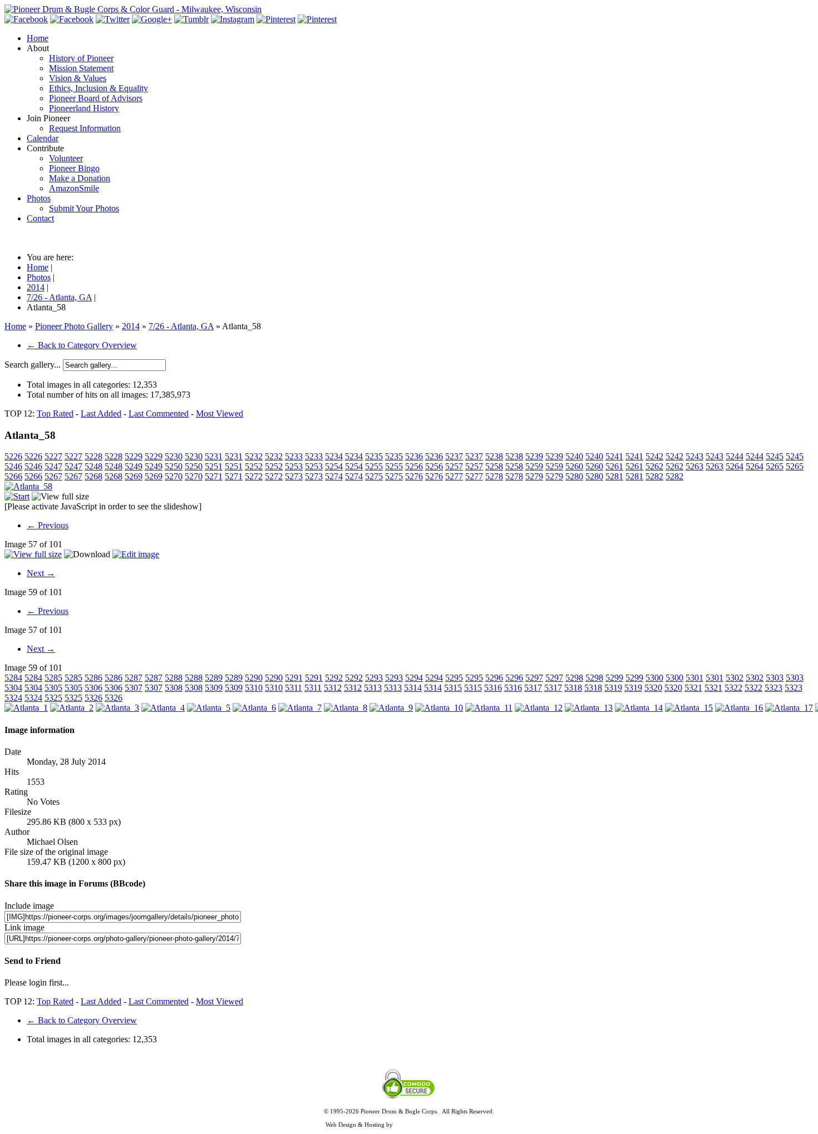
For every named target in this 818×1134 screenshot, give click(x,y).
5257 (454, 466)
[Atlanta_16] (739, 707)
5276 (414, 476)
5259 (534, 466)
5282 (654, 476)
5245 (774, 456)
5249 (133, 466)
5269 (133, 476)
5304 (13, 687)
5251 (214, 466)
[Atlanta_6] (254, 707)
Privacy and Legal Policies (409, 1118)
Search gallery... (32, 364)
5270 (174, 476)
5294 (414, 677)
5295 (454, 677)
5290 (254, 677)
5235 (374, 456)
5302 (734, 677)
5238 (494, 456)
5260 (574, 466)
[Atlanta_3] (117, 707)
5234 (334, 456)
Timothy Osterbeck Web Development (444, 1124)
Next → (41, 573)
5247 (53, 466)
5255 (374, 466)
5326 (93, 697)
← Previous (47, 525)
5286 (93, 677)
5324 (13, 697)
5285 (53, 677)
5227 (53, 456)
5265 (774, 466)
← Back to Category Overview (82, 345)
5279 (534, 476)
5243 (694, 456)
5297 (534, 677)
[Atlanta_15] (689, 707)
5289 (214, 677)
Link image (24, 927)
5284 (13, 677)
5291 (294, 677)
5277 (454, 476)
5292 (334, 677)
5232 (254, 456)
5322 (733, 687)
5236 (414, 456)
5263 (694, 466)
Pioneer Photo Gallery (74, 326)
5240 (574, 456)
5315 (453, 687)
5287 (133, 677)
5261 (614, 466)
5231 (214, 456)
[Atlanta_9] (391, 707)
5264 (734, 466)
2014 (131, 326)
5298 (574, 677)
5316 (493, 687)
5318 (573, 687)
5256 (414, 466)
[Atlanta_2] (71, 707)
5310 (254, 687)
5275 (374, 476)
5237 (454, 456)
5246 (13, 466)
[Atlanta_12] (539, 707)
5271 (214, 476)
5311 (293, 687)
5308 (174, 687)
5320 (653, 687)
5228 (93, 456)
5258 (494, 466)
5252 (254, 466)
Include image (29, 905)
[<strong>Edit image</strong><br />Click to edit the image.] (135, 554)
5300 (654, 677)
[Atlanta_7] (300, 707)
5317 (533, 687)
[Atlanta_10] (439, 707)
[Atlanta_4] (163, 707)
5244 (734, 456)
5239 (534, 456)
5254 (334, 466)
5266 (13, 476)
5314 (413, 687)
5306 (93, 687)
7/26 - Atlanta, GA (181, 326)
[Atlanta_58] (28, 486)
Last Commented (159, 413)
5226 (13, 456)
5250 (174, 466)
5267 (53, 476)
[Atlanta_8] (345, 707)
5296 (494, 677)
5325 (53, 697)
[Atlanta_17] (789, 707)
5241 (614, 456)
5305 (53, 687)
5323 (773, 687)
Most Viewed (219, 413)
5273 (294, 476)
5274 (334, 476)
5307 (133, 687)
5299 (614, 677)
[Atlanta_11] (489, 707)
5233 (294, 456)
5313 (373, 687)
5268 (93, 476)
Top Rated (55, 413)
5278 (494, 476)
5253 (294, 466)
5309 (214, 687)
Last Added (101, 413)
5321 (693, 687)
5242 (654, 456)
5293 (374, 677)
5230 (174, 456)
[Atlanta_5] (208, 707)
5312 (333, 687)
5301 (694, 677)
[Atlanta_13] (589, 707)
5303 (774, 677)
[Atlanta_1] (26, 707)
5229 (133, 456)
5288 (174, 677)
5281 (614, 476)
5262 (654, 466)
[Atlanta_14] (639, 707)
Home (15, 326)
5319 (613, 687)
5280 (574, 476)
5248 (93, 466)
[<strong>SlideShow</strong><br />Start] (16, 496)
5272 (254, 476)
